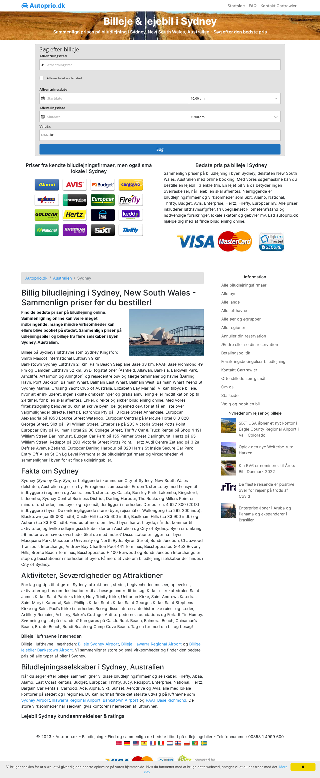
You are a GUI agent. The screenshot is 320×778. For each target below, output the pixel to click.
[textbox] (160, 64)
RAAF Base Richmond (166, 700)
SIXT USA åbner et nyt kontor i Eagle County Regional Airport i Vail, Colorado (269, 429)
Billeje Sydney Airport (98, 643)
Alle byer (229, 293)
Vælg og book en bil (240, 403)
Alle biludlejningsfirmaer (243, 285)
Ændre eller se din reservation (249, 344)
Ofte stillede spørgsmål (243, 378)
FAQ (252, 5)
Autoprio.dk (46, 5)
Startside (236, 5)
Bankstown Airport (120, 700)
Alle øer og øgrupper (241, 318)
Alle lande (230, 302)
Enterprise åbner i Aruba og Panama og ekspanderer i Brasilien (265, 513)
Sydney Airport (35, 700)
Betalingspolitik (235, 352)
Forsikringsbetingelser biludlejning (253, 361)
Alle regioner (233, 327)
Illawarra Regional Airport (76, 700)
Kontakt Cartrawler (278, 5)
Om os (227, 386)
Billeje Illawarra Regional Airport (151, 643)
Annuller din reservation (243, 335)
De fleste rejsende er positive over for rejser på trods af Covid (266, 490)
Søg (160, 149)
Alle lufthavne (234, 310)
